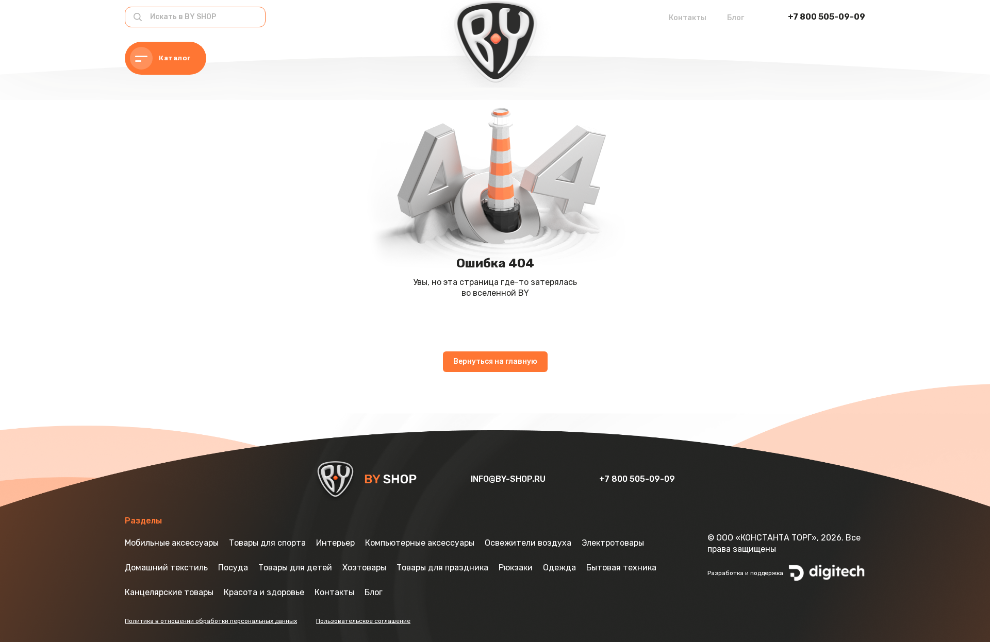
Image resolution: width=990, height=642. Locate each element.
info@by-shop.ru (509, 479)
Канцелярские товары (169, 592)
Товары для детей (295, 567)
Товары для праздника (442, 567)
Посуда (233, 567)
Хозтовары (364, 567)
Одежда (559, 567)
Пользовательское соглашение (363, 620)
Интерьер (335, 543)
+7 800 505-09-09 (826, 17)
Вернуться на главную (495, 361)
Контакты (687, 17)
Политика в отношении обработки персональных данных (211, 620)
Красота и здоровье (264, 592)
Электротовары (613, 543)
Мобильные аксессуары (172, 543)
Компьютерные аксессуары (419, 543)
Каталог (175, 58)
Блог (735, 17)
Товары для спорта (267, 543)
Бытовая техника (621, 567)
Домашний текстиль (166, 567)
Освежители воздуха (528, 543)
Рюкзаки (516, 567)
